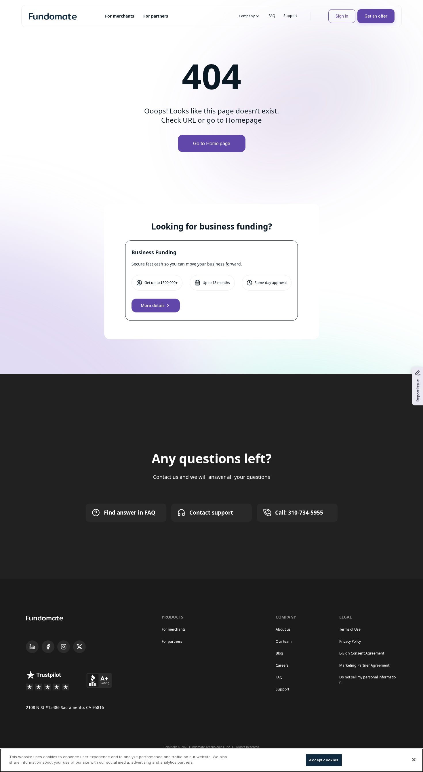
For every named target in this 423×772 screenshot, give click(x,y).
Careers (282, 665)
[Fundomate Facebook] (48, 646)
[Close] (413, 759)
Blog (279, 653)
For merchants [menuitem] (119, 16)
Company (247, 16)
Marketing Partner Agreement (364, 665)
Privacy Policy (350, 641)
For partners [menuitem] (155, 16)
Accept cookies (323, 760)
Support (290, 15)
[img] (53, 16)
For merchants (174, 629)
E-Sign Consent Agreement (361, 653)
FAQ (271, 15)
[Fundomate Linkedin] (32, 646)
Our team (283, 641)
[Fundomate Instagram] (63, 646)
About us (283, 629)
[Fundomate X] (79, 646)
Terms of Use (350, 629)
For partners (172, 641)
